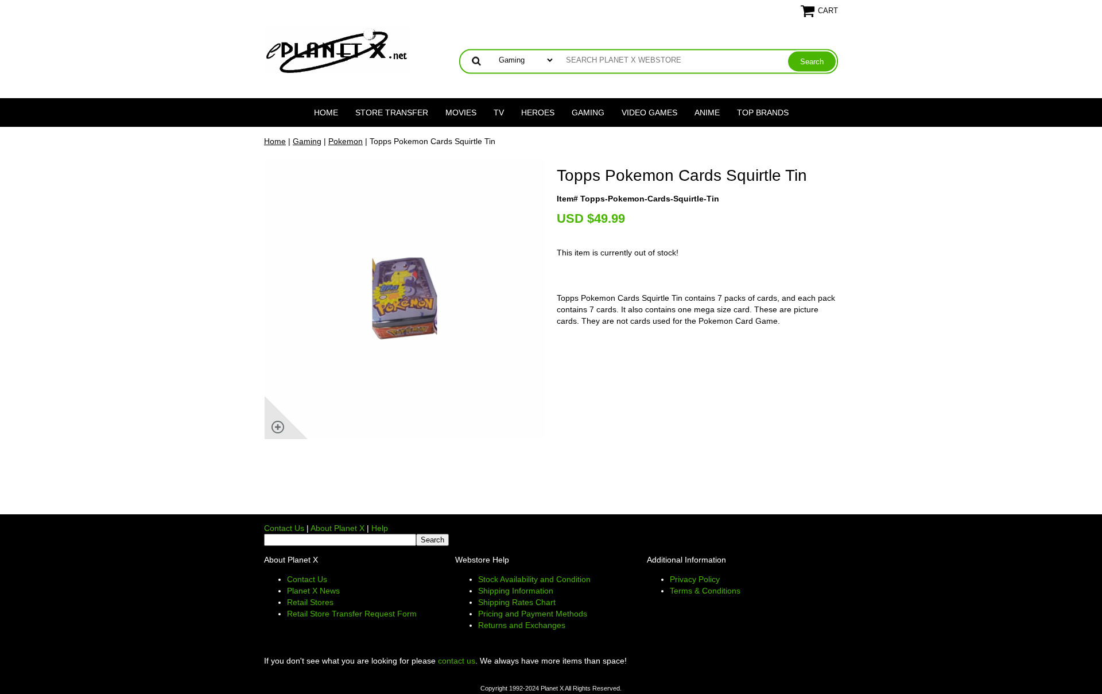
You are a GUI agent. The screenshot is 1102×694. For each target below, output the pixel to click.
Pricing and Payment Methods (532, 613)
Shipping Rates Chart (517, 602)
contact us (456, 660)
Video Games (649, 112)
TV (499, 112)
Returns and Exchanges (521, 625)
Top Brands (763, 112)
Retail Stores (310, 602)
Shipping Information (515, 590)
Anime (707, 112)
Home (326, 112)
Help (379, 528)
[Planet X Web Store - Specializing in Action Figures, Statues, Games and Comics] (337, 49)
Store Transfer (391, 112)
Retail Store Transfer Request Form (352, 613)
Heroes (537, 112)
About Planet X (337, 528)
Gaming (588, 112)
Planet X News (313, 590)
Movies (460, 112)
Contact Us (284, 528)
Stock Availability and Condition (534, 579)
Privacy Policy (695, 579)
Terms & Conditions (705, 590)
